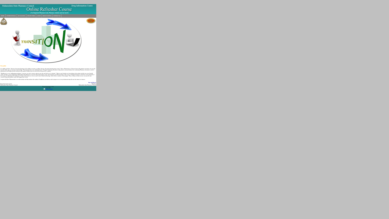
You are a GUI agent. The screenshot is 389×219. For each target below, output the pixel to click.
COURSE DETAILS (11, 15)
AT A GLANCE (21, 15)
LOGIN (39, 15)
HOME (2, 15)
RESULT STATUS (47, 15)
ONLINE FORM (31, 15)
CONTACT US (56, 15)
